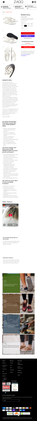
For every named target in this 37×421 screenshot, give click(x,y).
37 (25, 23)
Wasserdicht (20, 372)
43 (31, 25)
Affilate (11, 372)
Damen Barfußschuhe (20, 363)
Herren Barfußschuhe (20, 367)
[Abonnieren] (19, 400)
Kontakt (11, 362)
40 (22, 25)
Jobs (11, 367)
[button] (4, 2)
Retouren (4, 375)
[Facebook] (18, 416)
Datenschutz (4, 373)
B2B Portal (12, 369)
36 (22, 23)
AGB (3, 371)
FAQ (11, 365)
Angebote (19, 370)
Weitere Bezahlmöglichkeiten (28, 38)
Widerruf (4, 362)
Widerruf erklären (5, 379)
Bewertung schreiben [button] (28, 47)
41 (25, 25)
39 (31, 23)
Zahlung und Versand (4, 366)
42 (28, 25)
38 (28, 23)
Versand (31, 19)
